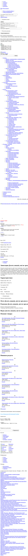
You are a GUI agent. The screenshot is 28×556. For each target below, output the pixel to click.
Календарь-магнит (12, 155)
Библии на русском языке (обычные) (14, 61)
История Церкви (12, 109)
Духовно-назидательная (13, 102)
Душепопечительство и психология (16, 129)
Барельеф (10, 175)
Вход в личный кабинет (8, 11)
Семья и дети (11, 123)
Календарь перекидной (13, 153)
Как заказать (6, 466)
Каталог (5, 193)
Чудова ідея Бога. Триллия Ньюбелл (10, 342)
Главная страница (7, 191)
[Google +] (3, 449)
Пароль (2, 15)
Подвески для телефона (13, 150)
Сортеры (10, 84)
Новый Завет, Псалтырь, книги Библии (15, 73)
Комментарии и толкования (14, 110)
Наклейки (8, 178)
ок (1, 43)
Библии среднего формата (14, 66)
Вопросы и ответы (7, 467)
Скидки (5, 5)
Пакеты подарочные (10, 189)
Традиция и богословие (13, 111)
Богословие (10, 127)
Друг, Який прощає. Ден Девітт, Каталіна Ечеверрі (13, 318)
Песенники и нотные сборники (15, 113)
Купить (2, 257)
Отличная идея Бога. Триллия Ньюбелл (10, 349)
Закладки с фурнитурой (13, 165)
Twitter (10, 447)
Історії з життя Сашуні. (7, 372)
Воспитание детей (12, 118)
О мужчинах (11, 122)
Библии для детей (10, 60)
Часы (7, 146)
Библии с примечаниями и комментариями (15, 59)
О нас (4, 1)
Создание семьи (11, 124)
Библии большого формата (14, 67)
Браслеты (8, 160)
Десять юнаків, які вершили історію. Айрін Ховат (13, 336)
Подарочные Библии (10, 62)
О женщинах (11, 120)
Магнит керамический (13, 182)
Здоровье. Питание (12, 119)
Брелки (10, 148)
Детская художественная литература (16, 96)
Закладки (8, 161)
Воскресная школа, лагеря (12, 90)
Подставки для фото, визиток (12, 187)
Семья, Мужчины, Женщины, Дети (14, 117)
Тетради (8, 80)
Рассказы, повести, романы (14, 143)
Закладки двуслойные (13, 166)
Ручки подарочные (10, 159)
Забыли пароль (4, 17)
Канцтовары (6, 75)
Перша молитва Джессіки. (7, 359)
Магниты (8, 179)
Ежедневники (9, 77)
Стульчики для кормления (12, 85)
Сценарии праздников (13, 138)
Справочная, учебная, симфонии (15, 132)
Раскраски (10, 99)
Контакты (5, 6)
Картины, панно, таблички (12, 173)
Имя (1, 24)
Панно (9, 174)
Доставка (5, 2)
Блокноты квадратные (11, 81)
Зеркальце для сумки (10, 169)
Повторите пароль (5, 28)
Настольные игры (12, 136)
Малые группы (11, 131)
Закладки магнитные (13, 162)
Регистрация (6, 8)
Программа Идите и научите (14, 94)
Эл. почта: (3, 14)
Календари (8, 151)
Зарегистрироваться (7, 12)
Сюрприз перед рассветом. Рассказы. (10, 365)
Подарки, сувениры (7, 144)
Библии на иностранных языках (13, 74)
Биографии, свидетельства (14, 141)
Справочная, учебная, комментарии (14, 126)
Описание (5, 261)
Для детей (5, 82)
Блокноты (8, 76)
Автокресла (8, 88)
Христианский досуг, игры (12, 134)
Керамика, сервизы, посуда (12, 171)
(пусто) (6, 53)
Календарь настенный (13, 157)
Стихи (9, 116)
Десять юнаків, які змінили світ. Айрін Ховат (12, 378)
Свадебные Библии (12, 63)
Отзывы (5, 262)
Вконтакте (11, 444)
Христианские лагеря (13, 92)
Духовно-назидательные (11, 101)
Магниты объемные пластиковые (15, 183)
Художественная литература (12, 140)
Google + (11, 449)
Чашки (9, 172)
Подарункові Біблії (12, 70)
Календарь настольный (13, 152)
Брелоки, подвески (10, 147)
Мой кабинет (3, 553)
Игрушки (8, 87)
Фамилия (3, 25)
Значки (7, 168)
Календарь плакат (12, 154)
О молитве (10, 105)
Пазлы (9, 98)
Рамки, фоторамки (10, 158)
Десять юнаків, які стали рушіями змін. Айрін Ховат (13, 330)
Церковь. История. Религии (14, 133)
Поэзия (7, 112)
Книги (4, 89)
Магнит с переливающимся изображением (17, 180)
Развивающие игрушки (11, 83)
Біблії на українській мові (11, 68)
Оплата (4, 3)
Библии (5, 58)
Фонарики (8, 188)
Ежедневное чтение (12, 103)
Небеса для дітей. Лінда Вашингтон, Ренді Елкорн (13, 324)
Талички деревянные (13, 176)
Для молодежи (11, 125)
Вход (2, 8)
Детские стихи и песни (13, 97)
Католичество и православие (12, 108)
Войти (2, 21)
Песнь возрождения (12, 115)
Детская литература (10, 95)
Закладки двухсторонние (13, 167)
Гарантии (5, 468)
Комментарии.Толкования (14, 130)
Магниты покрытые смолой (14, 185)
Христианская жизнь (13, 106)
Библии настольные (10, 71)
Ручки (7, 78)
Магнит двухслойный (13, 186)
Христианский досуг (13, 139)
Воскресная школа (12, 91)
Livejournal (11, 448)
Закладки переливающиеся (14, 164)
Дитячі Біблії (11, 69)
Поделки (10, 137)
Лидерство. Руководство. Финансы (16, 104)
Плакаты (8, 145)
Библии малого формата (13, 64)
